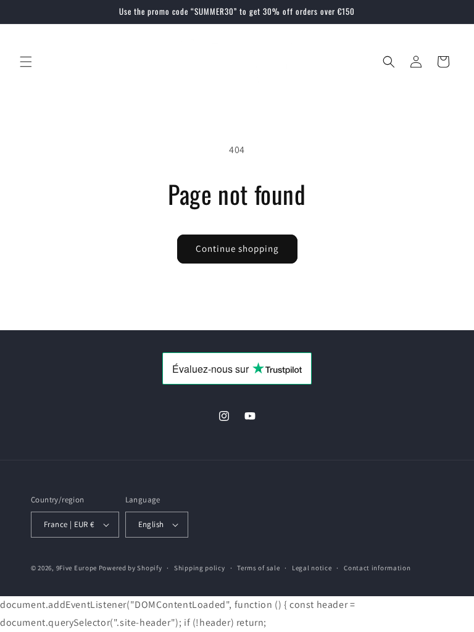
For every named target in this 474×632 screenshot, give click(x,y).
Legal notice (311, 567)
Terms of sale (258, 567)
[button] (26, 61)
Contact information (377, 567)
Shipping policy (199, 567)
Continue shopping (237, 248)
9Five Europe (76, 567)
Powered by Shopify (130, 567)
